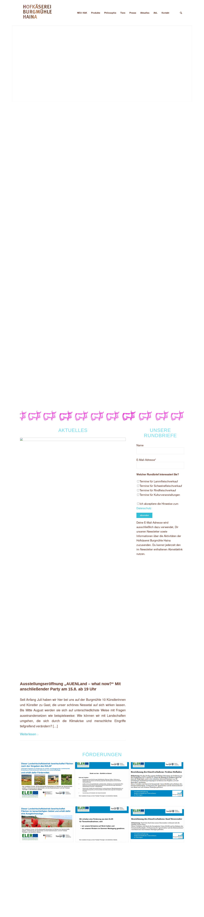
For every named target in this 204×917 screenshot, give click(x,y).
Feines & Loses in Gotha (36, 362)
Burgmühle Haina (73, 866)
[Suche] (181, 13)
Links (66, 873)
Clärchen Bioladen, (33, 391)
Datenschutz (143, 508)
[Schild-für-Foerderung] (157, 779)
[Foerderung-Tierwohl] (102, 824)
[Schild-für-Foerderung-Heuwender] (157, 824)
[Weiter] (189, 60)
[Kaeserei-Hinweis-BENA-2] (46, 824)
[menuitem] (71, 13)
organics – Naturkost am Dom (40, 380)
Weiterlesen (28, 734)
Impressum (70, 886)
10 (113, 98)
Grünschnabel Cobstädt (36, 368)
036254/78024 (54, 323)
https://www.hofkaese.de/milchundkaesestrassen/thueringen (142, 395)
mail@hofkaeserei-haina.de (166, 891)
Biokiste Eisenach (33, 398)
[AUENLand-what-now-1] (73, 557)
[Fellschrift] (38, 13)
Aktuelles (68, 880)
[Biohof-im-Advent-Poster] (102, 780)
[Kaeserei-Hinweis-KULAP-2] (47, 780)
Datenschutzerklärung (76, 893)
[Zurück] (15, 60)
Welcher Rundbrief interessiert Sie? (157, 474)
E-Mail (67, 334)
